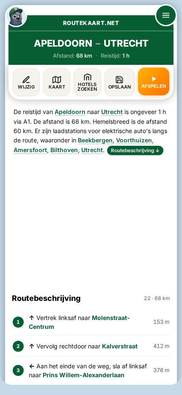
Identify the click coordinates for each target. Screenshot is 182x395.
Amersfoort (30, 149)
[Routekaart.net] (16, 16)
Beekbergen (95, 140)
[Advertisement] (91, 220)
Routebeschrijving (135, 150)
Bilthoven (64, 149)
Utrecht (112, 111)
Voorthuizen (134, 140)
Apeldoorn (70, 111)
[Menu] (166, 15)
